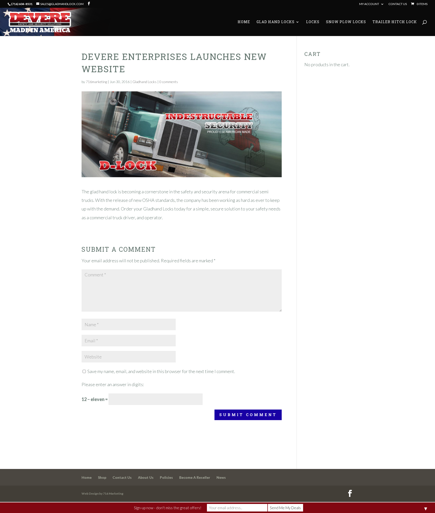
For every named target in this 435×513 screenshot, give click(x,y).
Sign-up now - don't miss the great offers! (167, 507)
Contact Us (397, 4)
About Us (146, 477)
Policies (166, 477)
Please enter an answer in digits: (113, 384)
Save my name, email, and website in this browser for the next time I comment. (161, 371)
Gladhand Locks (144, 82)
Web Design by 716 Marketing (102, 493)
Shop (102, 477)
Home (244, 22)
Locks (312, 22)
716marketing (96, 82)
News (221, 477)
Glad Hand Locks (276, 22)
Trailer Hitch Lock (395, 22)
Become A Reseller (194, 477)
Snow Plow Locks (346, 22)
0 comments (168, 82)
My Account (369, 4)
